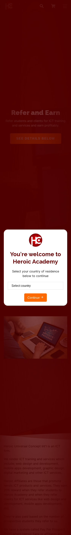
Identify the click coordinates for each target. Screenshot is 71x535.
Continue (34, 297)
